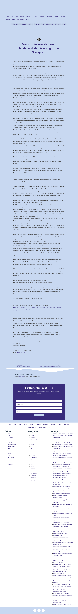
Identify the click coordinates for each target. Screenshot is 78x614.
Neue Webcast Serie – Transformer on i (61, 580)
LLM (31, 453)
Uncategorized (34, 475)
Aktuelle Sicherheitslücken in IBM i (60, 460)
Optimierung (24, 361)
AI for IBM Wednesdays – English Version (62, 442)
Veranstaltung (33, 477)
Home (7, 16)
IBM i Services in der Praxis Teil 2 (60, 538)
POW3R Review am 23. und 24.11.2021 (61, 549)
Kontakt (35, 16)
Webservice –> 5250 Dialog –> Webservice (62, 566)
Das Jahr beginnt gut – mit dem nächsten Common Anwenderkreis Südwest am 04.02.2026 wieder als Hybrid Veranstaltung (62, 466)
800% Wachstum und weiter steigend (61, 522)
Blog (12, 16)
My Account (10, 439)
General (32, 444)
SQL (31, 469)
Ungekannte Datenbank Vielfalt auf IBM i (62, 564)
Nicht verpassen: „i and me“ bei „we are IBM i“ (62, 462)
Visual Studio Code (34, 479)
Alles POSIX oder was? (58, 562)
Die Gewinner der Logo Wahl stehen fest (61, 493)
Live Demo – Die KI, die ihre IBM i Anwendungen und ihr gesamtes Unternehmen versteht (62, 479)
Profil (27, 19)
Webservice (33, 480)
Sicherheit (33, 468)
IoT (31, 450)
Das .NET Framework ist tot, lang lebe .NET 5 (62, 578)
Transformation (30, 361)
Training (9, 453)
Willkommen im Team (57, 540)
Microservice (33, 455)
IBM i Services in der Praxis (59, 560)
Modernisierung (19, 361)
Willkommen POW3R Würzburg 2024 (61, 499)
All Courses (10, 437)
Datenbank (33, 437)
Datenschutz (49, 16)
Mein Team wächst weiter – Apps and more (62, 568)
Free (31, 442)
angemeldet (21, 376)
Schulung (32, 466)
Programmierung (34, 462)
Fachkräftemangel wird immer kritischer (61, 598)
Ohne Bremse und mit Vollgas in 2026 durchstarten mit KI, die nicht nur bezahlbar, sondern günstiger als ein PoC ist (62, 473)
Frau (18, 398)
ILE (31, 448)
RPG (31, 464)
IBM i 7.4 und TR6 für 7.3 (58, 573)
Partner (56, 16)
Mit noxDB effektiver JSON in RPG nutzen (62, 569)
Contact (9, 440)
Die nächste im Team (57, 535)
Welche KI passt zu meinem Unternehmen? (62, 469)
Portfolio (28, 16)
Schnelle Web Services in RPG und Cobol (61, 584)
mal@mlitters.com (20, 352)
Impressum (42, 16)
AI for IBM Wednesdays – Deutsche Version (62, 444)
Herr (22, 398)
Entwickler (33, 440)
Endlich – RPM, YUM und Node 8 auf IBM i (62, 604)
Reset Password (20, 19)
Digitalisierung (34, 439)
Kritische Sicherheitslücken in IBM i (60, 537)
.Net (31, 433)
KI (31, 451)
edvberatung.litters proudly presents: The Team (63, 551)
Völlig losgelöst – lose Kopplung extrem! (61, 593)
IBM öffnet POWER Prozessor (59, 571)
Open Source (33, 459)
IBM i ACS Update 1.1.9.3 (58, 531)
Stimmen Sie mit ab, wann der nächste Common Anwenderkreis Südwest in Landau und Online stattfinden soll (63, 435)
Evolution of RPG (57, 582)
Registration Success (10, 19)
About (9, 435)
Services (22, 16)
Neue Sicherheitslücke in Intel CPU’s (60, 533)
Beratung (32, 435)
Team (17, 16)
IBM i (32, 446)
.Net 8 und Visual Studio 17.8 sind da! (61, 517)
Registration (62, 16)
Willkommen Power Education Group (61, 508)
